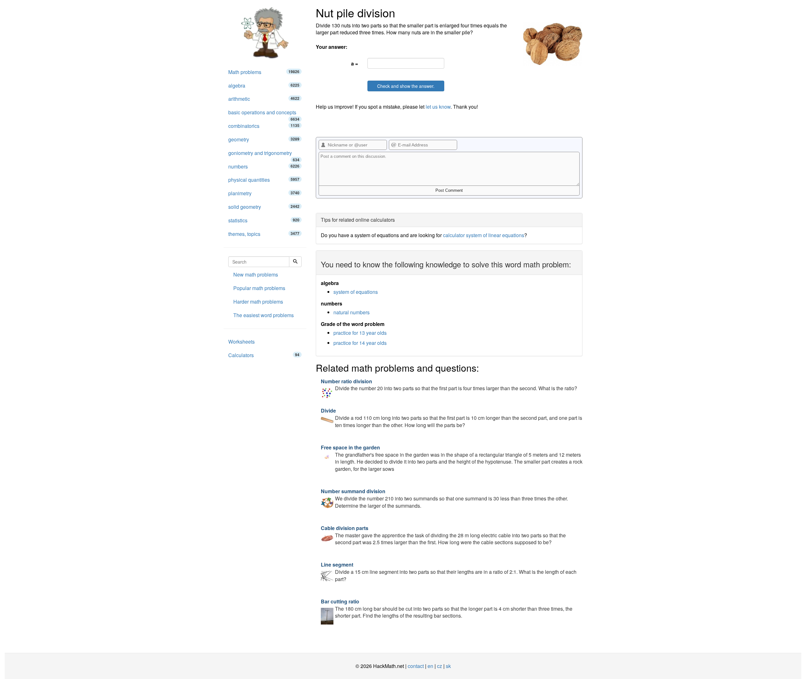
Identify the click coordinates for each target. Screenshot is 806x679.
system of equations (355, 291)
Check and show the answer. (405, 86)
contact (416, 666)
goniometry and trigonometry (263, 154)
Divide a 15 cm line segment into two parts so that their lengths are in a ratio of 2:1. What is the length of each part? (448, 572)
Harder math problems (258, 301)
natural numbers (351, 312)
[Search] (295, 261)
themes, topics (263, 233)
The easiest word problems (263, 315)
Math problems (263, 72)
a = (354, 63)
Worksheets (241, 341)
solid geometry (263, 206)
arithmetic (263, 98)
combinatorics (263, 125)
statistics (263, 220)
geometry (263, 139)
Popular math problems (259, 288)
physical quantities (263, 179)
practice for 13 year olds (360, 332)
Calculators (263, 355)
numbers (263, 166)
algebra (263, 85)
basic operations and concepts (263, 114)
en (430, 666)
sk (448, 666)
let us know (438, 106)
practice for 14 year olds (360, 342)
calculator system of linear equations (483, 235)
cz (439, 666)
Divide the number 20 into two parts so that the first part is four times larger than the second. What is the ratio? (449, 385)
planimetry (263, 193)
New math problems (255, 274)
